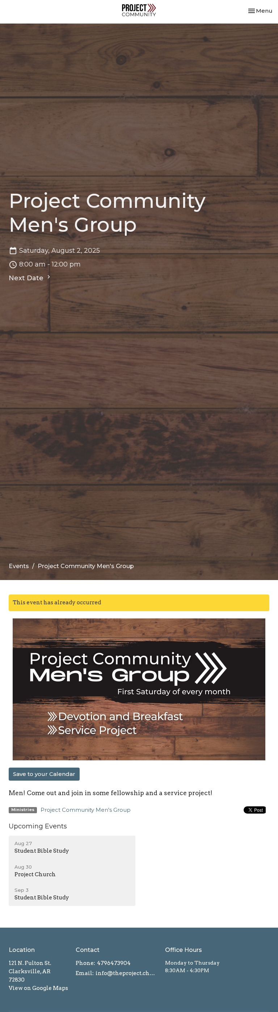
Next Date (27, 278)
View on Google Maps (38, 988)
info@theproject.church (127, 973)
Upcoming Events (38, 826)
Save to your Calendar (44, 773)
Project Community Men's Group (86, 809)
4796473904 (114, 963)
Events (19, 566)
